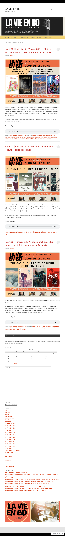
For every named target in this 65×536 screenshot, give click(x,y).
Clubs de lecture (48, 37)
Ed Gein (51, 231)
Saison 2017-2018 (10, 436)
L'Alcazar (16, 137)
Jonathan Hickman (9, 137)
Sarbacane (20, 138)
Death (43, 326)
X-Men (33, 138)
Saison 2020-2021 (10, 441)
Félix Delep (45, 135)
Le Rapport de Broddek (37, 232)
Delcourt (40, 135)
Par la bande (8, 421)
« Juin (15, 363)
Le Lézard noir (28, 232)
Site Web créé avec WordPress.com (32, 530)
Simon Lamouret (27, 138)
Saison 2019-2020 (10, 439)
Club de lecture (13, 135)
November (12, 234)
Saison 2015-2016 (10, 432)
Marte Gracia (44, 137)
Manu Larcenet (46, 232)
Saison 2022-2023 (22, 135)
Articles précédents (11, 336)
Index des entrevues (36, 37)
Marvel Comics (50, 137)
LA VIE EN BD (13, 8)
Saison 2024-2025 (10, 448)
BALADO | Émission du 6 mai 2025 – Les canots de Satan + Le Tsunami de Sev (25, 485)
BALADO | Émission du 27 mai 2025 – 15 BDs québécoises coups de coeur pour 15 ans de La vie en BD (32, 479)
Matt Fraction (54, 232)
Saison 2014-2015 (10, 430)
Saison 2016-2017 (10, 434)
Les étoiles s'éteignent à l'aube (20, 328)
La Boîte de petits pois (23, 137)
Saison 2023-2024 (10, 446)
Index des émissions (24, 37)
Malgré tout (30, 328)
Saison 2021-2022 (10, 443)
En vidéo (7, 420)
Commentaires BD (10, 418)
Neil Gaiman (36, 328)
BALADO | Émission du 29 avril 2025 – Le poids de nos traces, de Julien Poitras (26, 486)
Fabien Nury (48, 326)
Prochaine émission (10, 423)
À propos (14, 37)
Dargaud (43, 231)
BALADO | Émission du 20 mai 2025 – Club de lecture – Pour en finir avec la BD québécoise (29, 481)
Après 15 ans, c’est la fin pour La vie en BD (16, 472)
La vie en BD (8, 460)
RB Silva (16, 138)
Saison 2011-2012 (10, 425)
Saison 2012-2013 (10, 427)
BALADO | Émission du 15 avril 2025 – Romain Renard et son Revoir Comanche (25, 490)
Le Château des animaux (34, 137)
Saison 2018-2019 (10, 437)
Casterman (35, 135)
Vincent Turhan (11, 329)
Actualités (7, 412)
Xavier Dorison (38, 138)
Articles (7, 414)
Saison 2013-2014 (10, 429)
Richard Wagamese (43, 328)
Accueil (7, 37)
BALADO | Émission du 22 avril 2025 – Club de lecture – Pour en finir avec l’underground (28, 488)
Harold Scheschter (20, 232)
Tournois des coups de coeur (12, 450)
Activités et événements (11, 410)
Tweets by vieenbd (9, 466)
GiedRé (50, 135)
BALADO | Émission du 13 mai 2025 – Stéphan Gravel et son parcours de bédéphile (27, 483)
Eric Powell (12, 232)
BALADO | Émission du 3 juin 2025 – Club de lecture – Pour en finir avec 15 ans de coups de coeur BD (31, 474)
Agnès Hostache (36, 231)
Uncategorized (9, 452)
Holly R (53, 135)
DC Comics (39, 326)
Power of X (10, 138)
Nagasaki (7, 234)
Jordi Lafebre (55, 326)
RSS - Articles (8, 456)
